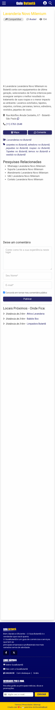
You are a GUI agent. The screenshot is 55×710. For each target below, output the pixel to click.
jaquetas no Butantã (17, 148)
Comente (41, 132)
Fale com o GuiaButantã (17, 669)
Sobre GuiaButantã (14, 665)
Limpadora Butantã (36, 323)
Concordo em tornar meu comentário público (26, 293)
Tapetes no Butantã (16, 151)
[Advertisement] (27, 54)
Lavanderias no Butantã (18, 139)
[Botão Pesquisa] (51, 3)
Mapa (16, 132)
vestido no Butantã (15, 154)
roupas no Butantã (39, 148)
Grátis (36, 673)
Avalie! (33, 19)
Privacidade (27, 705)
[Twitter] (14, 652)
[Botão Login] (45, 3)
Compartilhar (14, 19)
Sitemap (37, 705)
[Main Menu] (4, 3)
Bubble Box (33, 318)
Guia (25, 3)
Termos (18, 705)
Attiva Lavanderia (35, 313)
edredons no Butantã (38, 144)
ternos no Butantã (38, 151)
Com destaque (23, 673)
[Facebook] (6, 652)
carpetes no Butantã (16, 144)
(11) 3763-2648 (14, 124)
